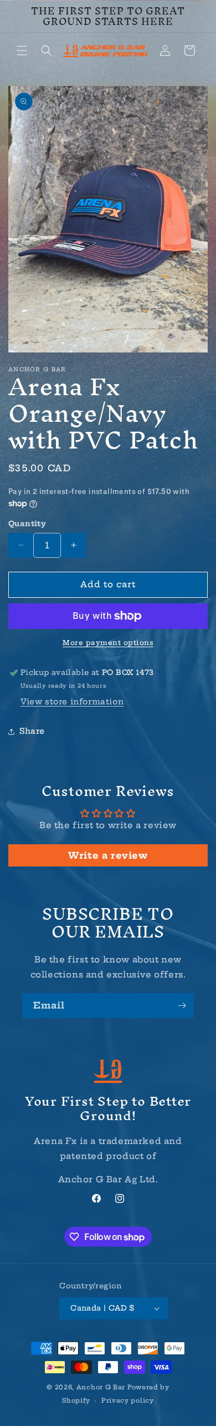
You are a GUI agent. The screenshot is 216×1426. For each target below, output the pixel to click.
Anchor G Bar (100, 1387)
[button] (22, 50)
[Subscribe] (181, 1005)
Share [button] (32, 731)
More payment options (108, 642)
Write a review (107, 855)
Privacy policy (127, 1400)
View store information (72, 702)
